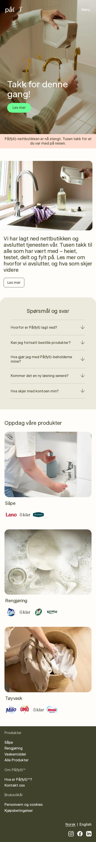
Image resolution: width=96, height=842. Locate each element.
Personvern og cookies (23, 804)
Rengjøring (13, 748)
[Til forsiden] (15, 9)
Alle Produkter (16, 760)
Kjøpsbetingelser (18, 811)
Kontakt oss (14, 785)
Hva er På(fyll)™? (18, 779)
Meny (85, 10)
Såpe (8, 742)
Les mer (14, 282)
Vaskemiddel (15, 754)
